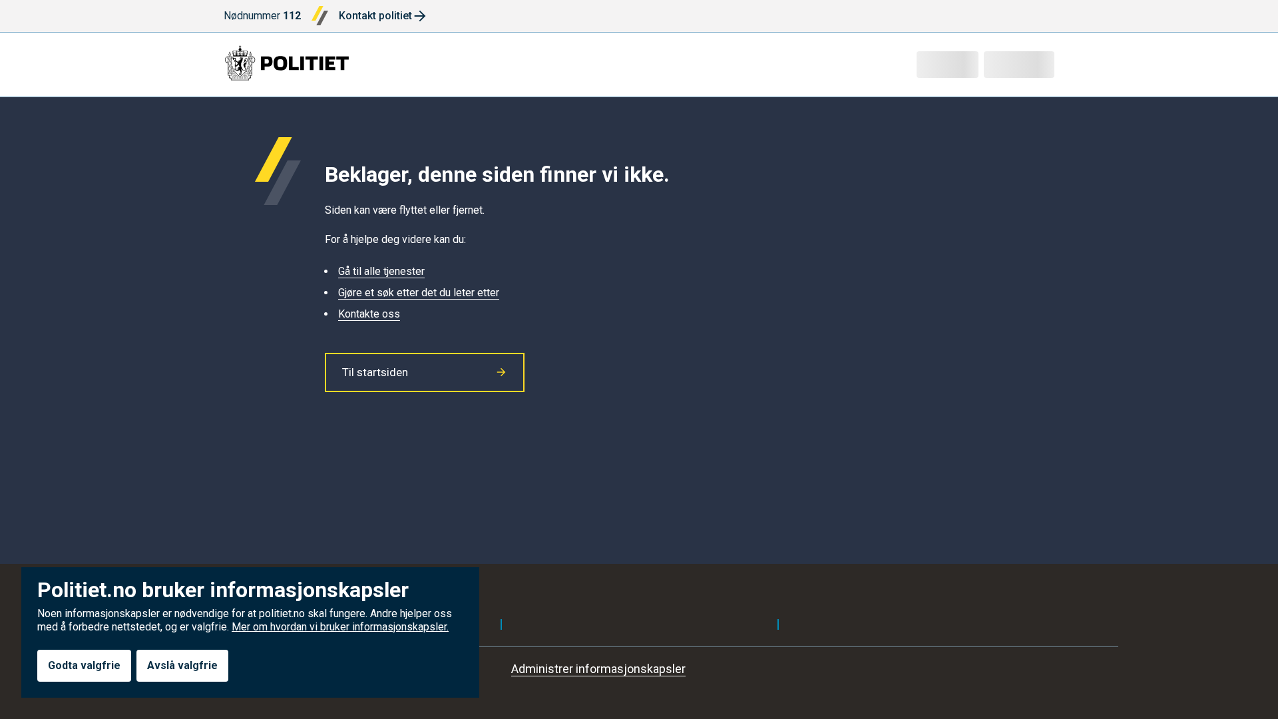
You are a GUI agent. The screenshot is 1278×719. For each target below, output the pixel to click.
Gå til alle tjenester (381, 271)
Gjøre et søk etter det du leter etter (418, 292)
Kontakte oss (369, 314)
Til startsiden (375, 372)
